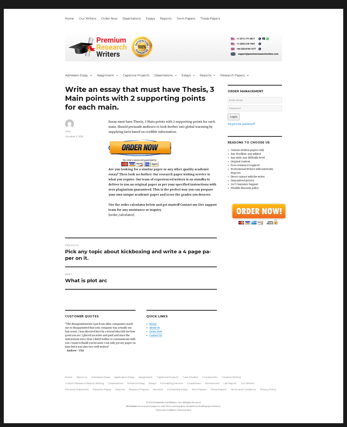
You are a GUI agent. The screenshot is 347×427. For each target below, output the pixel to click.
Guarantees (194, 383)
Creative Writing (231, 377)
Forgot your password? (241, 124)
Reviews (158, 389)
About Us (154, 327)
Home (69, 18)
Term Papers (186, 18)
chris (67, 131)
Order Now (109, 18)
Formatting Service (171, 383)
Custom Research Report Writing (84, 383)
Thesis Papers (210, 18)
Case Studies (190, 377)
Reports (166, 18)
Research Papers (232, 75)
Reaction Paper (102, 389)
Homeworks (212, 383)
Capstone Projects (136, 75)
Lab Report (230, 383)
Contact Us (155, 335)
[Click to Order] (162, 153)
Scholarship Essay (177, 389)
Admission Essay (76, 75)
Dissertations (132, 18)
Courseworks (209, 377)
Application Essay (124, 377)
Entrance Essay (136, 383)
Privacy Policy (268, 389)
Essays (150, 18)
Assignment (105, 75)
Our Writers (87, 18)
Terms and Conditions (243, 389)
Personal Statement (77, 389)
